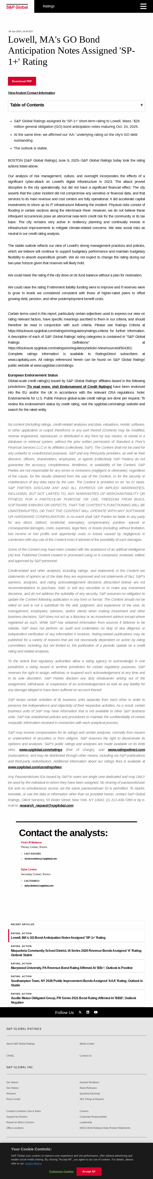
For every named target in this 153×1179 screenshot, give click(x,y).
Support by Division (16, 1117)
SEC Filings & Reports (92, 1099)
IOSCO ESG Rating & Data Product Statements (105, 1128)
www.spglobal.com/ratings (40, 750)
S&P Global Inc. (20, 1067)
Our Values (12, 1082)
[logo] (17, 6)
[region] (76, 1161)
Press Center (13, 1099)
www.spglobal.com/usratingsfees (35, 767)
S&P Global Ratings (23, 1028)
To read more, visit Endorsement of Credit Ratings (69, 387)
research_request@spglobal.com (47, 806)
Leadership (86, 1122)
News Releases (88, 1088)
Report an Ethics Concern (20, 1122)
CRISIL (10, 1056)
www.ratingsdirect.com (126, 750)
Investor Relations (89, 1082)
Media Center (87, 1044)
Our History (12, 1088)
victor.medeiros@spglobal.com (41, 859)
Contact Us (86, 1056)
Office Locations (15, 1128)
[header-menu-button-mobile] (143, 6)
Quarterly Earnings (90, 1093)
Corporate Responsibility (93, 1117)
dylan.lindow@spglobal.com (39, 886)
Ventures (11, 1093)
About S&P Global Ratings (20, 1044)
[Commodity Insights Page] (80, 1012)
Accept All (88, 1171)
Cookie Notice (33, 1163)
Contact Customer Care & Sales (23, 1111)
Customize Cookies (61, 1171)
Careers (84, 1111)
